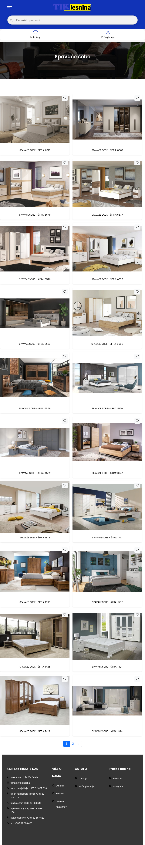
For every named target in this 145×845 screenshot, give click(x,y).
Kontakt (60, 793)
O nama (60, 785)
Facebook (118, 778)
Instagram (118, 786)
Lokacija (83, 778)
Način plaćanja (86, 786)
